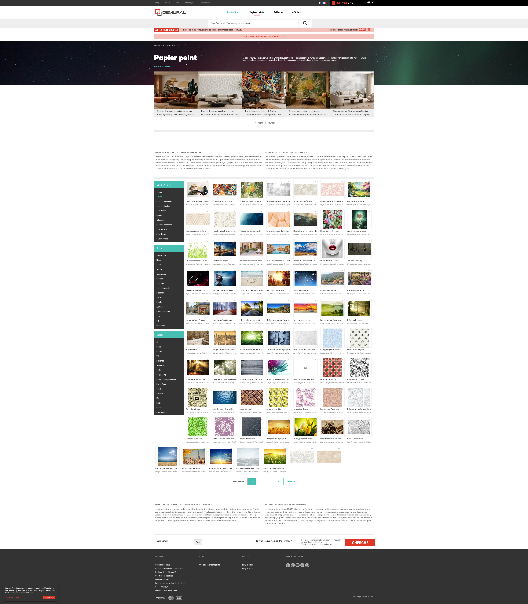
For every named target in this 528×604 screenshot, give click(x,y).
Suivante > (292, 481)
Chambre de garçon (164, 225)
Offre (177, 3)
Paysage (159, 279)
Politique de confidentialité (165, 572)
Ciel (157, 321)
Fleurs (158, 260)
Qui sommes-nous (162, 565)
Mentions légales (162, 579)
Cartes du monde (163, 288)
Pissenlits (160, 293)
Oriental (159, 407)
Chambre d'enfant (163, 206)
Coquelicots (161, 375)
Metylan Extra (247, 568)
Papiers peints (256, 12)
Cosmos (159, 393)
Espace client (205, 3)
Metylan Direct (247, 565)
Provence (160, 361)
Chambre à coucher (164, 201)
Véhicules (160, 283)
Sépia (158, 389)
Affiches (296, 12)
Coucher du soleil (163, 311)
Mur (157, 398)
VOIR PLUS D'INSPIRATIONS (265, 123)
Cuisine (159, 192)
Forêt (158, 403)
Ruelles (159, 351)
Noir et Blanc (161, 384)
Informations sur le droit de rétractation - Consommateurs (171, 585)
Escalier (159, 302)
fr (320, 3)
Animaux (159, 307)
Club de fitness (162, 239)
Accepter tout (48, 597)
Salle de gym (161, 234)
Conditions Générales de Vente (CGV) (169, 568)
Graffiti (159, 370)
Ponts (158, 347)
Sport (158, 265)
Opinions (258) (189, 3)
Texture (159, 269)
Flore (198, 542)
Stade (158, 297)
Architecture (161, 255)
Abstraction (161, 274)
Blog (157, 3)
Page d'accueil (159, 45)
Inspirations (233, 12)
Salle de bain (161, 211)
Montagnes (160, 325)
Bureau (159, 215)
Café (158, 316)
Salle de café (161, 229)
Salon (160, 197)
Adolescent (161, 220)
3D (157, 342)
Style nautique (161, 412)
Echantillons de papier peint (166, 590)
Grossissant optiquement (166, 379)
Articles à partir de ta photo (209, 565)
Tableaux (278, 12)
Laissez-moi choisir (12, 597)
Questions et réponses (164, 576)
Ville (158, 356)
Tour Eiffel (160, 365)
